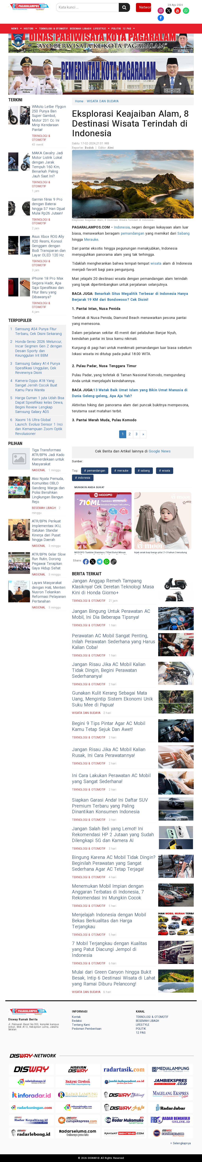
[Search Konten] (124, 7)
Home (79, 101)
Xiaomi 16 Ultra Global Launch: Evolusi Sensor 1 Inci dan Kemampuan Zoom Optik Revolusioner (36, 427)
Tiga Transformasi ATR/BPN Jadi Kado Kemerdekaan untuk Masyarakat (48, 457)
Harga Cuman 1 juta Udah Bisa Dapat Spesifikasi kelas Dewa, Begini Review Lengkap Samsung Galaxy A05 (37, 405)
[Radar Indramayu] (31, 1082)
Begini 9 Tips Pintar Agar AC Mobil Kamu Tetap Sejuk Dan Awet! (108, 726)
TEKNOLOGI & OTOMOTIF (53, 28)
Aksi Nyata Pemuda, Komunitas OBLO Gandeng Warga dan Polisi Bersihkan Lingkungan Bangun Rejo (48, 490)
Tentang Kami (81, 1025)
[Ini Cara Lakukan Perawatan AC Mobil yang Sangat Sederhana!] (176, 782)
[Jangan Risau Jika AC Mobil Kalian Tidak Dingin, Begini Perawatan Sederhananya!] (176, 673)
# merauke (121, 471)
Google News (160, 451)
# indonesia (82, 478)
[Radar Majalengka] (77, 1107)
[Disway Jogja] (124, 1107)
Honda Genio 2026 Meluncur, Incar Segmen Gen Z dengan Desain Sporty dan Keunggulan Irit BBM (36, 348)
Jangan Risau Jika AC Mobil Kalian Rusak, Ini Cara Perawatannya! (108, 752)
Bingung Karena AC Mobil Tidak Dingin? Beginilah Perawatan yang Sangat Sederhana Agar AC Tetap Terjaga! (113, 863)
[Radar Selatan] (170, 1133)
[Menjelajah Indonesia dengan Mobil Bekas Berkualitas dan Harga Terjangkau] (176, 923)
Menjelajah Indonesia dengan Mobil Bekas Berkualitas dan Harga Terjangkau (109, 921)
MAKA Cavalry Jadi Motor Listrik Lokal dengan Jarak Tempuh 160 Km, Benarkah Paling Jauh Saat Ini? (47, 164)
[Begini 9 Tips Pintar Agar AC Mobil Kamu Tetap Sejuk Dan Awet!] (176, 730)
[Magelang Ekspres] (170, 1095)
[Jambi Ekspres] (170, 1082)
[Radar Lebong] (31, 1133)
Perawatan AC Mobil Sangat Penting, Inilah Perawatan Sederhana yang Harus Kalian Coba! (113, 642)
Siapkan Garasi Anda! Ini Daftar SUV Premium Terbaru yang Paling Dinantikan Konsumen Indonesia (110, 806)
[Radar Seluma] (77, 1133)
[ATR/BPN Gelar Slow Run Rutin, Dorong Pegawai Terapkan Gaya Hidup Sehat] (19, 563)
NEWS (14, 28)
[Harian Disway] (77, 1069)
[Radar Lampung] (77, 1095)
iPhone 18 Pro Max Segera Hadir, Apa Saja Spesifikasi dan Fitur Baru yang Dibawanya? (48, 288)
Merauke (91, 239)
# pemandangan (94, 471)
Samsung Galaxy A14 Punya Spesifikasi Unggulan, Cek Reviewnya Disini (35, 368)
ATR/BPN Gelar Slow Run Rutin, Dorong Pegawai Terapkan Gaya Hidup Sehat (49, 561)
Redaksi (77, 1021)
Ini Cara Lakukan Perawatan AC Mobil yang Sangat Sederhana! (111, 778)
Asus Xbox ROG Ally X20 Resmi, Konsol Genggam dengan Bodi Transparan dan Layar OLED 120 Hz (48, 246)
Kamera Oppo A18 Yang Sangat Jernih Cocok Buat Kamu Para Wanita (33, 385)
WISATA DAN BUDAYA (103, 101)
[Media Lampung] (170, 1069)
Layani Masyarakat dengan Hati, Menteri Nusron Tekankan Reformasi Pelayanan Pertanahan (49, 592)
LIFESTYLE (99, 28)
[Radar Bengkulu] (170, 1120)
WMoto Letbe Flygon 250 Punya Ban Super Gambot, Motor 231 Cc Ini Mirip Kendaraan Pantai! (49, 118)
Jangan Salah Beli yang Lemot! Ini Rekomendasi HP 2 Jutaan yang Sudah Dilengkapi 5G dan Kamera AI (113, 834)
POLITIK (116, 28)
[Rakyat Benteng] (124, 1133)
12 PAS (127, 28)
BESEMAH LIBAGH (80, 28)
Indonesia (122, 227)
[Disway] (31, 1069)
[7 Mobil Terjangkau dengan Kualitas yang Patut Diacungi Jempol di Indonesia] (176, 952)
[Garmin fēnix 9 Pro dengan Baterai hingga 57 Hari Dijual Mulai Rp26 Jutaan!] (19, 208)
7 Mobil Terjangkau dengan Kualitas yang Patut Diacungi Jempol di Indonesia (109, 949)
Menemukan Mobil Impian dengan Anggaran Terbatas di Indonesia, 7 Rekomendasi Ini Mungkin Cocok (108, 892)
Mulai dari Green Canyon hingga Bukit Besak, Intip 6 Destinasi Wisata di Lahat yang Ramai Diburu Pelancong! (113, 978)
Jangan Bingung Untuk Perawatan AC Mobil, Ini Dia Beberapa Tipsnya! (111, 614)
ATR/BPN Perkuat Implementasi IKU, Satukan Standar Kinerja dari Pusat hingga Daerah (46, 530)
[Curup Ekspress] (77, 1120)
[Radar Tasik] (124, 1069)
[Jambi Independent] (124, 1082)
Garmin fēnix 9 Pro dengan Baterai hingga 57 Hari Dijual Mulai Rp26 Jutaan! (48, 206)
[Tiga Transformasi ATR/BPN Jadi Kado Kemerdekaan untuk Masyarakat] (19, 459)
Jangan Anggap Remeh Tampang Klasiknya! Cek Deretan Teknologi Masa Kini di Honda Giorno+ (113, 587)
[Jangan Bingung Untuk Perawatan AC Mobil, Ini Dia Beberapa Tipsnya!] (176, 618)
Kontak (76, 1017)
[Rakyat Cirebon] (77, 1082)
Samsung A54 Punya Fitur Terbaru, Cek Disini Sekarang (36, 331)
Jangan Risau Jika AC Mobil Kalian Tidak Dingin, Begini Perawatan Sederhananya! (108, 670)
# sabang (144, 471)
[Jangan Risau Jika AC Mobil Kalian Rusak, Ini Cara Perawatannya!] (176, 756)
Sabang (183, 233)
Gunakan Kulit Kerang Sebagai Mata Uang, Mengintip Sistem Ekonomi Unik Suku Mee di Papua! (112, 699)
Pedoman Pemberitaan (86, 1029)
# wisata (164, 471)
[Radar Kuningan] (31, 1107)
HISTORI (28, 28)
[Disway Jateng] (124, 1094)
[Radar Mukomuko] (124, 1120)
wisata (156, 263)
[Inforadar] (31, 1095)
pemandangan (132, 233)
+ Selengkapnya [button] (180, 1143)
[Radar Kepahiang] (31, 1120)
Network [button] (145, 7)
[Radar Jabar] (170, 1107)
